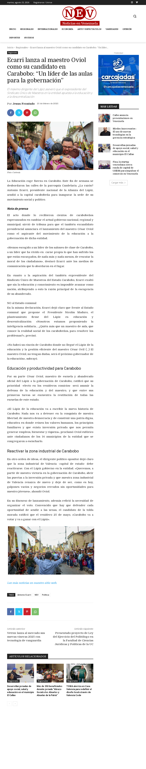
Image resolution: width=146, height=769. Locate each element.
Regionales (22, 47)
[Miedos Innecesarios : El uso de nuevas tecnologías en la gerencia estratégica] (104, 131)
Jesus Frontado (23, 103)
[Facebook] (10, 112)
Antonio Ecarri (24, 594)
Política (45, 594)
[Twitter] (18, 112)
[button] (135, 16)
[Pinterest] (27, 112)
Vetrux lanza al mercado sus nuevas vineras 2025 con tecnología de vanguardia (26, 636)
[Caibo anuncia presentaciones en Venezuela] (104, 118)
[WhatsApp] (35, 112)
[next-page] (15, 703)
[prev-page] (9, 703)
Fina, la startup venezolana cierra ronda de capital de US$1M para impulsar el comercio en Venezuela (126, 168)
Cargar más (117, 182)
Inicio (10, 47)
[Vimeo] (137, 3)
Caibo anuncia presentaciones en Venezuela (123, 118)
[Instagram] (132, 3)
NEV (36, 594)
